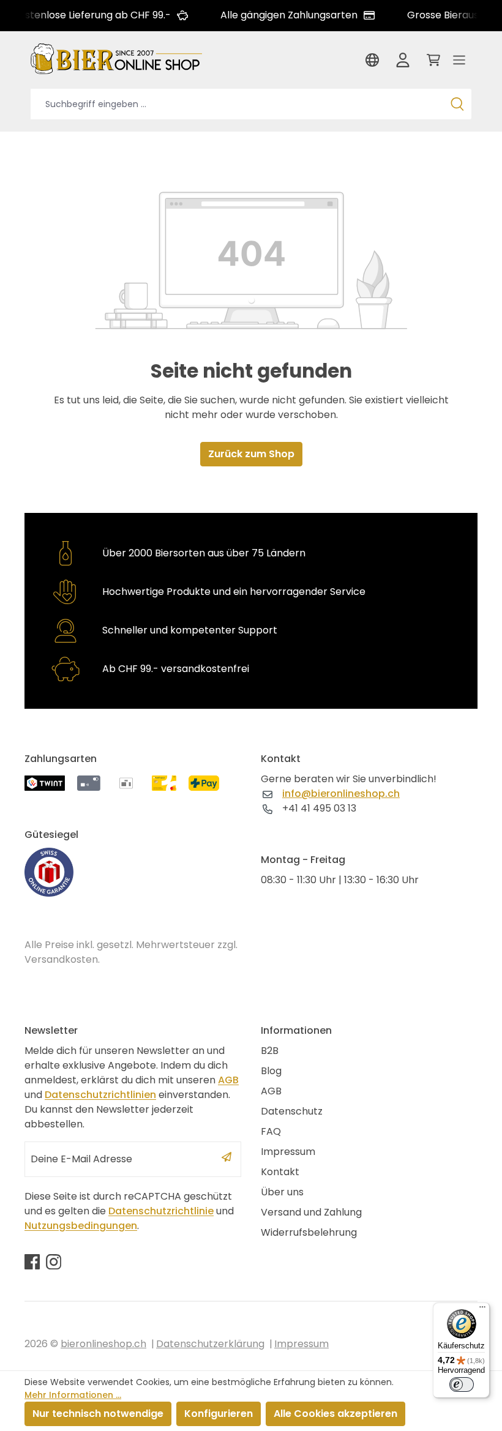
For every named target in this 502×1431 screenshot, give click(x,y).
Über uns (282, 1192)
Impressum (288, 1152)
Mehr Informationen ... (72, 1395)
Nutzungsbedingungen (80, 1226)
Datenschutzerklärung (210, 1344)
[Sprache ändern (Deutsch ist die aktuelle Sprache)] (374, 63)
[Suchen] (457, 104)
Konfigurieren (218, 1414)
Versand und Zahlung (311, 1212)
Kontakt (280, 1172)
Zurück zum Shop (251, 454)
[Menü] (459, 63)
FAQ (271, 1131)
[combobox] (237, 104)
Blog (271, 1071)
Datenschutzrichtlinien (100, 1095)
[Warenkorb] (431, 63)
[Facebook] (32, 1261)
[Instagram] (53, 1261)
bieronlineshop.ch (103, 1344)
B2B (270, 1051)
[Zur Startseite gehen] (116, 58)
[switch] (461, 1384)
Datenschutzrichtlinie (161, 1211)
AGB (228, 1080)
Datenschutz (292, 1111)
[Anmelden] (403, 63)
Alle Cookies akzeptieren (335, 1414)
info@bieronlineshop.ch (341, 793)
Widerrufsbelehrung (309, 1232)
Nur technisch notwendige (97, 1414)
